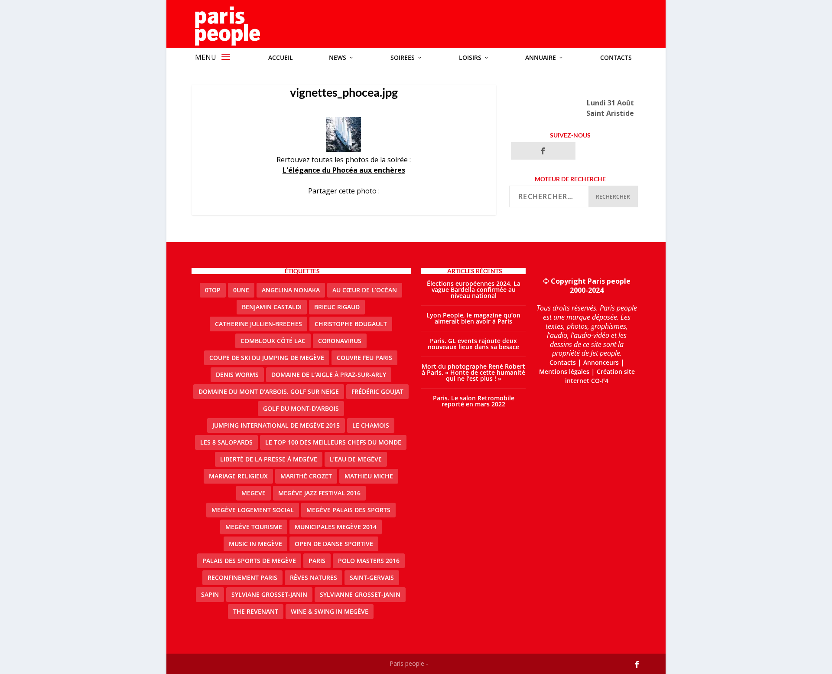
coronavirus (339, 341)
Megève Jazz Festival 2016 (319, 493)
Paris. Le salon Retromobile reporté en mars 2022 (473, 401)
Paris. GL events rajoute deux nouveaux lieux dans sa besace (473, 344)
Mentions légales (564, 371)
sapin (210, 594)
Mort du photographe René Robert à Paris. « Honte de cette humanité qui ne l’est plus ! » (473, 372)
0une (241, 290)
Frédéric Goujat (377, 391)
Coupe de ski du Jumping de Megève (266, 357)
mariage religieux (238, 476)
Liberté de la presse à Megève (268, 459)
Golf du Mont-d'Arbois (301, 408)
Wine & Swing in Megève (329, 611)
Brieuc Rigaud (337, 307)
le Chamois (370, 425)
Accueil (280, 57)
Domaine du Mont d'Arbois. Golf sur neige (268, 391)
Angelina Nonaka (291, 290)
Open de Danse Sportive (334, 544)
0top (213, 290)
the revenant (255, 611)
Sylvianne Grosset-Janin (360, 594)
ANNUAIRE (540, 57)
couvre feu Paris (364, 357)
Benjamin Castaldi (272, 307)
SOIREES (402, 57)
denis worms (237, 374)
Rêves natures (313, 577)
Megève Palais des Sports (348, 510)
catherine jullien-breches (258, 324)
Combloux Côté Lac (273, 341)
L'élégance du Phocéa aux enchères (344, 170)
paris (317, 560)
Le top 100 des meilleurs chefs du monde (333, 442)
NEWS (337, 57)
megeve (253, 493)
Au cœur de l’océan (364, 290)
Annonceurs (601, 362)
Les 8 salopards (226, 442)
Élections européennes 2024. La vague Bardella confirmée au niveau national (473, 289)
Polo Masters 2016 (369, 560)
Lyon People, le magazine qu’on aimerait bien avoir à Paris (473, 318)
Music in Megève (255, 544)
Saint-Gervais (372, 577)
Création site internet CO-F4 (600, 376)
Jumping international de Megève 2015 (276, 425)
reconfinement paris (242, 577)
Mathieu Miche (368, 476)
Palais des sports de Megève (249, 560)
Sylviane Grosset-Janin (269, 594)
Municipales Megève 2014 (336, 527)
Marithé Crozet (306, 476)
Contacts (616, 57)
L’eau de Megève (356, 459)
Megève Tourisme (253, 527)
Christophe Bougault (351, 324)
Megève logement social (252, 510)
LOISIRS (470, 57)
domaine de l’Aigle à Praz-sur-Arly (328, 374)
